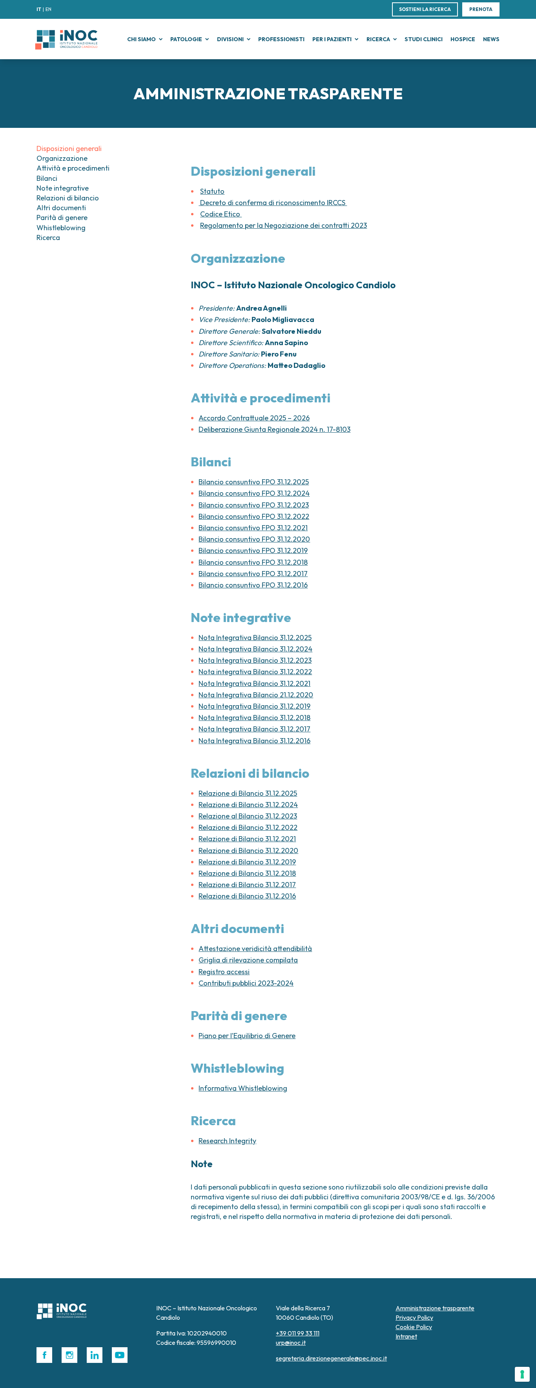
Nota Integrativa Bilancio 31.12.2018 (254, 717)
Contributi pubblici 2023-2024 (246, 983)
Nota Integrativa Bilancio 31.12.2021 (254, 683)
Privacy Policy (414, 1317)
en (48, 9)
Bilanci (46, 178)
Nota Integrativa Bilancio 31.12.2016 (254, 740)
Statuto (212, 191)
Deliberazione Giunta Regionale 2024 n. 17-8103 (274, 429)
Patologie (186, 39)
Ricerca (378, 39)
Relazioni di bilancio (67, 197)
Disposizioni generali (69, 148)
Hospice (462, 39)
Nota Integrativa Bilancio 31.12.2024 (255, 648)
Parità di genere (62, 217)
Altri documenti (61, 207)
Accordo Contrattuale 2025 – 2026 (254, 417)
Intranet (406, 1336)
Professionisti (281, 39)
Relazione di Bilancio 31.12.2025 (248, 793)
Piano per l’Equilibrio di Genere (247, 1035)
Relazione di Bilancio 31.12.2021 (247, 838)
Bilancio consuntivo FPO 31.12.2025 (254, 481)
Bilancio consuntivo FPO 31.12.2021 (253, 527)
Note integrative (62, 188)
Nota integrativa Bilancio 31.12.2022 (255, 671)
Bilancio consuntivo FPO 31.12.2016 (253, 584)
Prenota (480, 9)
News (491, 39)
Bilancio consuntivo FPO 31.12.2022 (254, 516)
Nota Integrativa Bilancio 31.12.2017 (254, 728)
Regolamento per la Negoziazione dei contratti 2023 (283, 225)
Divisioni (230, 39)
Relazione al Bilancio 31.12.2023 (248, 815)
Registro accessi (224, 971)
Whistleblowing (61, 227)
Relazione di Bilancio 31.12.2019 (247, 861)
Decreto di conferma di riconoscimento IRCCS (273, 202)
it (38, 9)
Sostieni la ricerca (425, 9)
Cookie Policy (414, 1327)
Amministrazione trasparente (435, 1308)
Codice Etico (221, 213)
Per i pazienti (332, 39)
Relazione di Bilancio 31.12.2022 (248, 827)
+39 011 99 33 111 (297, 1333)
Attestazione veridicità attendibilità (255, 948)
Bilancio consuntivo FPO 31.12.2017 (253, 573)
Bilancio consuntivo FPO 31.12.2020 (254, 539)
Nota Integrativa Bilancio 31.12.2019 (254, 706)
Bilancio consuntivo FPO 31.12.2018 (253, 562)
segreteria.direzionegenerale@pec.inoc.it (331, 1358)
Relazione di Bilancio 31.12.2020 (248, 850)
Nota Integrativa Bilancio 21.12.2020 (256, 694)
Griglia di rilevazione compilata (248, 959)
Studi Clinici (424, 39)
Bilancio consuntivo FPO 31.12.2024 (254, 493)
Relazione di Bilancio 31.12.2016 (247, 895)
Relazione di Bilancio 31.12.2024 (248, 804)
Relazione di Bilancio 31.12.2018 (247, 873)
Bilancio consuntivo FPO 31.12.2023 (254, 504)
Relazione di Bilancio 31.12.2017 (247, 884)
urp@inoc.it (291, 1342)
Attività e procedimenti (72, 168)
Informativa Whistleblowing (243, 1088)
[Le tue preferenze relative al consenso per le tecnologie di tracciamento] (522, 1374)
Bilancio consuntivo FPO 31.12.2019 (253, 550)
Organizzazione (62, 158)
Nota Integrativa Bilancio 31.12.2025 (255, 637)
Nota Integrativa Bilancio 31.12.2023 (255, 660)
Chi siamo (141, 39)
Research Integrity (227, 1140)
